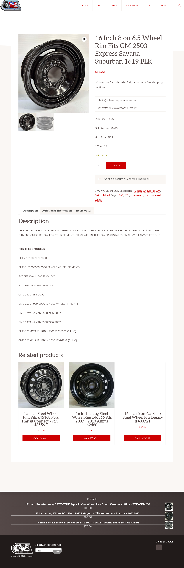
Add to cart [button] (41, 438)
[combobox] (48, 550)
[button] (179, 5)
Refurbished (102, 195)
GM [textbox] (39, 551)
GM (158, 190)
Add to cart (115, 165)
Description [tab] (30, 210)
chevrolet (136, 195)
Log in (30, 556)
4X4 (127, 195)
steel (158, 195)
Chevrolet (149, 190)
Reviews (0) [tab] (83, 210)
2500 (120, 195)
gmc (146, 195)
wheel (98, 199)
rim (152, 195)
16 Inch (138, 190)
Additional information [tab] (57, 210)
